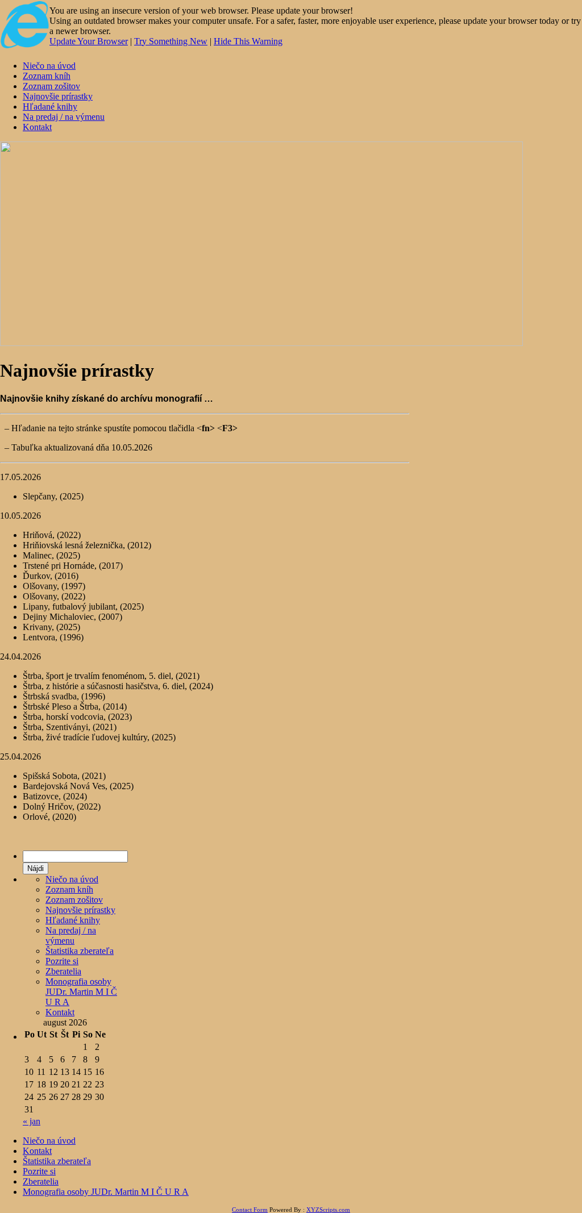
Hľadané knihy (50, 106)
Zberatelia (63, 971)
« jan (31, 1121)
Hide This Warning (248, 41)
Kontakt (37, 127)
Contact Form (250, 1209)
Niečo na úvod (49, 65)
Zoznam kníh (46, 76)
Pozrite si (61, 961)
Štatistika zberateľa (79, 951)
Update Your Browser (88, 41)
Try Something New (170, 41)
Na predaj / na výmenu (64, 117)
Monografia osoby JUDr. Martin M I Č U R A (81, 992)
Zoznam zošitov (51, 86)
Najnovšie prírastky (58, 96)
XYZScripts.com (328, 1209)
